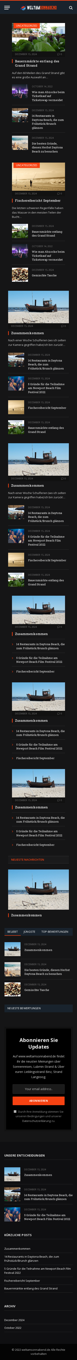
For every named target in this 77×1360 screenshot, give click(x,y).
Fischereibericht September (38, 200)
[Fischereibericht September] (38, 177)
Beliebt (12, 932)
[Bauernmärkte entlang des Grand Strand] (38, 37)
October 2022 (12, 1328)
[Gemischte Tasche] (20, 275)
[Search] (70, 7)
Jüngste (30, 932)
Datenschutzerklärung (36, 1121)
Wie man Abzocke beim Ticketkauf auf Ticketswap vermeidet (48, 96)
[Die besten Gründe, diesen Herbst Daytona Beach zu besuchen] (20, 143)
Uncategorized (26, 26)
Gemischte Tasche (44, 275)
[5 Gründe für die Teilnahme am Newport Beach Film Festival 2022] (16, 383)
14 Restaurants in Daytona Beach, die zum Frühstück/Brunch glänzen (48, 122)
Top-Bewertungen (54, 932)
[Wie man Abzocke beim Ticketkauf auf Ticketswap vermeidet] (20, 91)
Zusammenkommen (27, 333)
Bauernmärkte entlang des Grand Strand (37, 63)
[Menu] (7, 7)
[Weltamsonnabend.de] (38, 8)
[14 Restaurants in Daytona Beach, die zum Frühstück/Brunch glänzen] (20, 115)
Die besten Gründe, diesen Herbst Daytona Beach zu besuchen (47, 147)
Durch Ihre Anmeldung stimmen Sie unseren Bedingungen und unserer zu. (40, 1116)
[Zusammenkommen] (38, 307)
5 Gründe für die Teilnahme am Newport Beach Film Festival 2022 (46, 388)
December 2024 (14, 1320)
